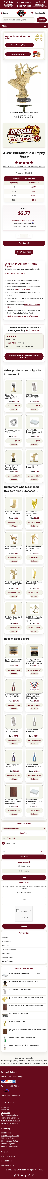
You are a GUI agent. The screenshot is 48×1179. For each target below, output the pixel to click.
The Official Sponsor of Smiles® (8, 4)
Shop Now (5, 938)
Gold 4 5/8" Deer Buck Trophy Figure (13, 548)
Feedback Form (7, 1165)
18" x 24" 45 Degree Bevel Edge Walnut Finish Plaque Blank (27, 1030)
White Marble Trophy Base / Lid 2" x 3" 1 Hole (34, 432)
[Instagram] (18, 1175)
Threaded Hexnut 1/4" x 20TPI (12, 431)
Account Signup (7, 957)
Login (24, 877)
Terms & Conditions (9, 949)
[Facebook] (15, 1175)
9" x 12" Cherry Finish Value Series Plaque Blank (26, 1005)
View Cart (11, 838)
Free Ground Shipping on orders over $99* (39, 4)
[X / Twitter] (33, 1175)
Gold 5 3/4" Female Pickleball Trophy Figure (34, 619)
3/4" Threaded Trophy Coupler (20, 989)
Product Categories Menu (13, 828)
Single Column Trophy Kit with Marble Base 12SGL (13, 397)
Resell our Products (9, 1123)
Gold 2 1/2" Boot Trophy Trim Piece (12, 513)
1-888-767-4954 (24, 6)
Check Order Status (9, 1141)
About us (5, 1107)
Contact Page (7, 1161)
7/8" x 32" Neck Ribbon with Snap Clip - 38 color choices (33, 696)
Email (24, 899)
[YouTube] (22, 1175)
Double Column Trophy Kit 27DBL (33, 730)
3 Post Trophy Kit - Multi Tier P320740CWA (24, 1045)
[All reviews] (24, 164)
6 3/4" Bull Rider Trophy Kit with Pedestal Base (12, 467)
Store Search (6, 941)
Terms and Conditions (10, 1118)
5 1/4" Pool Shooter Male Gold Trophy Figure (33, 548)
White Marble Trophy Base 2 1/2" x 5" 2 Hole (24, 973)
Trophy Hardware (22, 289)
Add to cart (24, 243)
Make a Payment (8, 1143)
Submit (24, 926)
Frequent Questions (9, 1115)
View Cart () (40, 13)
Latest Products (7, 961)
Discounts (5, 1110)
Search (42, 20)
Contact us (5, 1112)
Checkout (24, 857)
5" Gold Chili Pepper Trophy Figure (34, 583)
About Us (5, 945)
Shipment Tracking (9, 1138)
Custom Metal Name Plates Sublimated (13, 660)
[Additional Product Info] (24, 111)
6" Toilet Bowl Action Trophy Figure (31, 513)
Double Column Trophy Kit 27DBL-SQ (33, 766)
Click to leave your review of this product (24, 356)
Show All (35, 330)
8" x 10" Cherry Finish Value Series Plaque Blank (13, 801)
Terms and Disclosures (11, 1095)
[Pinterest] (29, 1175)
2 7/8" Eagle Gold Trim (17, 1021)
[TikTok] (26, 1175)
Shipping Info (7, 1133)
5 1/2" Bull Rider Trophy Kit (32, 466)
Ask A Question (24, 252)
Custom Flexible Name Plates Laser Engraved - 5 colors (34, 661)
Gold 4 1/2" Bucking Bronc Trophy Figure (13, 583)
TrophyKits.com (24, 2)
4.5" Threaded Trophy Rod (18, 1013)
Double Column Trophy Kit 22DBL (12, 695)
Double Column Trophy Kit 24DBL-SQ (22, 1037)
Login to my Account (10, 1135)
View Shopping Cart (9, 1146)
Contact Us (6, 953)
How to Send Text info (10, 1120)
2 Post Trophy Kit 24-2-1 (12, 765)
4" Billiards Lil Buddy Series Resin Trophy (23, 981)
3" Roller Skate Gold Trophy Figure (13, 618)
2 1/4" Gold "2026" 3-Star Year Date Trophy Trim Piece (26, 998)
